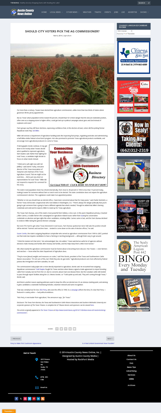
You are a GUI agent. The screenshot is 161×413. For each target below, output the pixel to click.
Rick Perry (43, 290)
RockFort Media (86, 359)
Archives (131, 385)
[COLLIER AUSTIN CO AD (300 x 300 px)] (133, 113)
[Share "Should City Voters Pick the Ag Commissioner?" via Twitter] (61, 329)
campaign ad (75, 290)
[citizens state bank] (133, 73)
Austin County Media (86, 356)
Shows (143, 12)
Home (44, 12)
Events (108, 12)
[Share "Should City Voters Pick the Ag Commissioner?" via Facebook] (57, 329)
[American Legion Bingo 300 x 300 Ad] (133, 271)
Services (131, 375)
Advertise (132, 12)
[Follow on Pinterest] (34, 398)
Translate (131, 34)
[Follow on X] (21, 398)
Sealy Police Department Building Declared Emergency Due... (41, 3)
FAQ (131, 363)
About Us (131, 355)
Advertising (131, 371)
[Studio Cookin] (133, 311)
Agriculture (67, 36)
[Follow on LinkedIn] (38, 398)
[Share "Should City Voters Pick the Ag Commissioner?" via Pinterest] (66, 329)
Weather (87, 12)
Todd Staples (40, 269)
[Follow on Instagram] (25, 398)
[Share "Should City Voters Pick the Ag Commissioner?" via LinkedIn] (70, 329)
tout (82, 216)
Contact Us (131, 359)
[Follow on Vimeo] (29, 398)
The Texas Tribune (47, 310)
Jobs (116, 12)
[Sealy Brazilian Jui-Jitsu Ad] (133, 191)
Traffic (98, 12)
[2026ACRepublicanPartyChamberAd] (134, 232)
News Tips (131, 367)
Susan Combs (22, 233)
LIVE (123, 12)
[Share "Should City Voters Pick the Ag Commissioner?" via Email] (74, 329)
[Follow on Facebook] (16, 398)
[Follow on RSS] (42, 398)
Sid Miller (36, 131)
